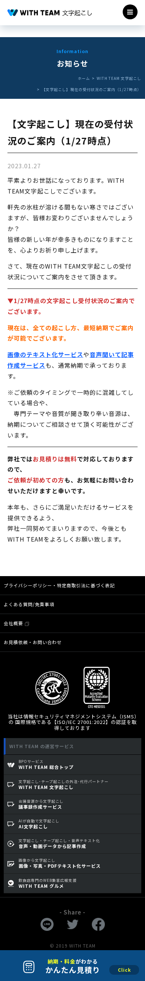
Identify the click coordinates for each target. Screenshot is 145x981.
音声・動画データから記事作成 (59, 843)
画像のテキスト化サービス (45, 354)
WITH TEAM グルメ (48, 883)
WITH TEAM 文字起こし (119, 78)
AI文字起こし (39, 823)
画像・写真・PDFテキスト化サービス (60, 863)
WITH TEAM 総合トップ (46, 764)
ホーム (84, 78)
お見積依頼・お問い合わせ (33, 642)
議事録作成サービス (41, 804)
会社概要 (14, 623)
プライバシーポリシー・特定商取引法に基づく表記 (59, 585)
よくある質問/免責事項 (29, 604)
